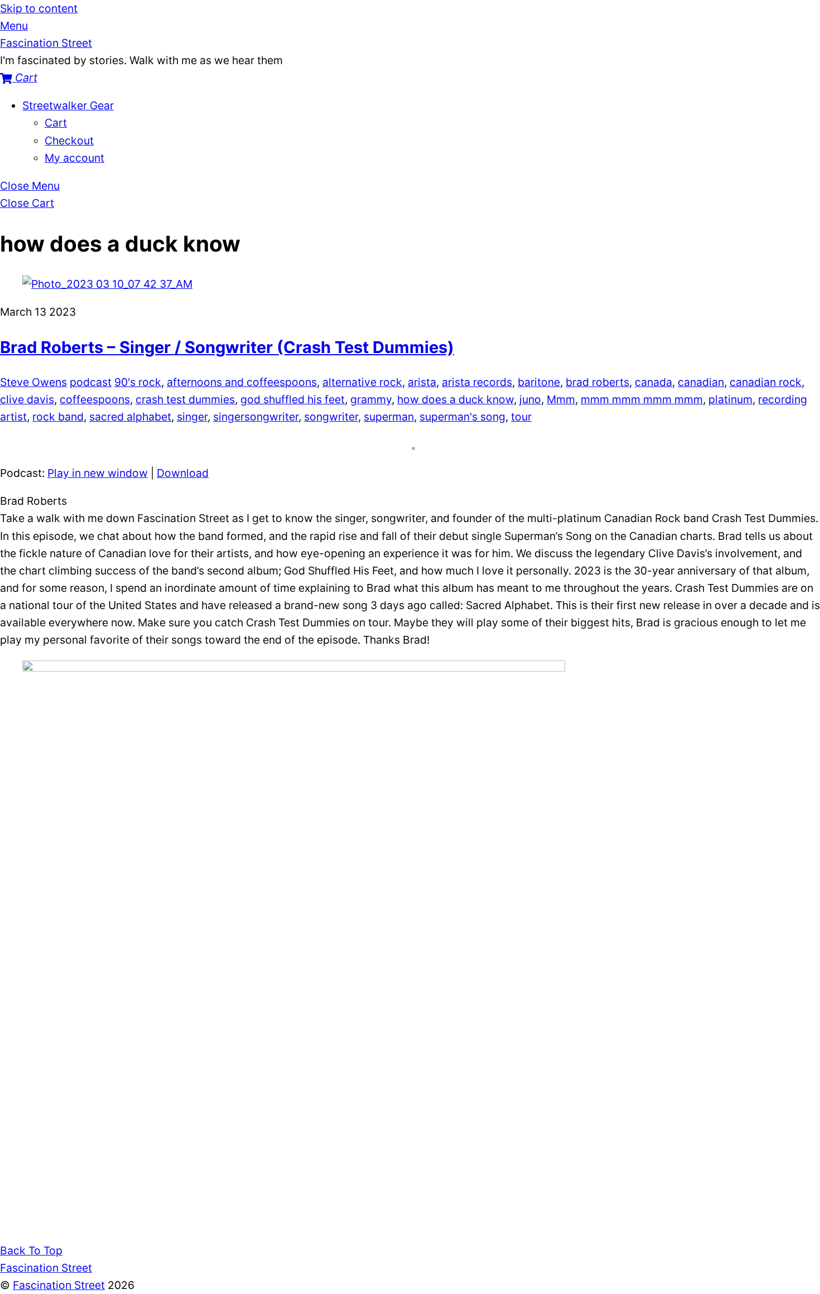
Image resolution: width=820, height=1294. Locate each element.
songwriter (331, 416)
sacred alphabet (130, 416)
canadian (701, 382)
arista (422, 382)
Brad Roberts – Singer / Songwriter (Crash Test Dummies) (227, 347)
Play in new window (97, 473)
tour (521, 416)
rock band (58, 416)
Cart (56, 122)
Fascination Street (59, 1285)
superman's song (462, 416)
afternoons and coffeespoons (242, 382)
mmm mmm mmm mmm (642, 399)
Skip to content (39, 8)
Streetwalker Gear (68, 105)
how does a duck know (455, 399)
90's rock (137, 382)
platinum (730, 399)
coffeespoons (95, 399)
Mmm (561, 399)
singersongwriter (255, 416)
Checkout (69, 140)
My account (74, 158)
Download (183, 473)
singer (192, 416)
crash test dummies (185, 399)
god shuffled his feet (292, 399)
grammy (371, 399)
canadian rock (766, 382)
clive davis (27, 399)
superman (389, 416)
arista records (477, 382)
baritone (539, 382)
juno (530, 399)
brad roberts (597, 382)
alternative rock (362, 382)
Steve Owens (33, 382)
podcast (91, 382)
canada (653, 382)
